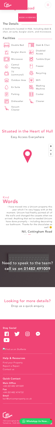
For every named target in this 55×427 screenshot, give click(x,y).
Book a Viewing (27, 17)
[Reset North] (51, 154)
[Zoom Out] (51, 150)
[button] (35, 421)
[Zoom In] (51, 146)
